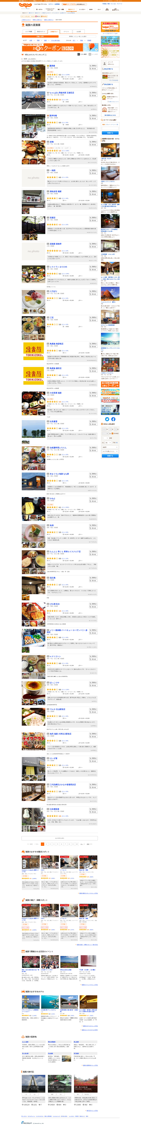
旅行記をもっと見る (92, 1110)
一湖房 (52, 170)
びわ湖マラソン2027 (47, 970)
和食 (81, 40)
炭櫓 (52, 142)
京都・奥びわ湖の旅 (81, 1087)
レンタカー (82, 9)
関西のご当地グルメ (37, 19)
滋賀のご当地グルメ (48, 19)
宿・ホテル (24, 1116)
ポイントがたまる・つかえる (28, 16)
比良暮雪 (53, 421)
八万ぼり (53, 291)
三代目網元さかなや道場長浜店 (63, 785)
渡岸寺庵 (53, 116)
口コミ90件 (65, 507)
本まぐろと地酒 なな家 (59, 474)
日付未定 (116, 433)
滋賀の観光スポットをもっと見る (88, 893)
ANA (66, 1116)
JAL (64, 1116)
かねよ (52, 498)
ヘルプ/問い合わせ (117, 0)
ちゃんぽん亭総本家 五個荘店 (61, 93)
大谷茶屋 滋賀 (56, 393)
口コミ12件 (65, 689)
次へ (82, 844)
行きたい (93, 65)
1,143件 (34, 1015)
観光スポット (41, 31)
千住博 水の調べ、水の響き (87, 970)
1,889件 (34, 878)
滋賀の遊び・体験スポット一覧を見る (87, 944)
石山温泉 (50, 1053)
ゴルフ (99, 9)
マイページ (119, 3)
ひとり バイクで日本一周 (30, 1087)
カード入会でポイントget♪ (110, 33)
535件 (53, 878)
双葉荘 (52, 218)
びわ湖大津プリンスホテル (48, 1010)
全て (74, 40)
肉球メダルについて (113, 101)
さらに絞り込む (55, 40)
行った (93, 68)
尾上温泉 (76, 1042)
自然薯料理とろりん (58, 448)
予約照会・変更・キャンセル (109, 3)
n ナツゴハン (55, 656)
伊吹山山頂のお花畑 (65, 970)
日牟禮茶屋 (54, 809)
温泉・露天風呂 (48, 1116)
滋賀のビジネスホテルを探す (90, 1030)
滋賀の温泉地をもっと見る (90, 1065)
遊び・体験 (61, 9)
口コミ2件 (65, 177)
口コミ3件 (65, 122)
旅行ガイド (31, 12)
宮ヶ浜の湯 (25, 1053)
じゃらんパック (50, 9)
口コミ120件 (65, 74)
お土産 (79, 31)
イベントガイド (55, 12)
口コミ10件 (65, 150)
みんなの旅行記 (71, 12)
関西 (38, 40)
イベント (66, 31)
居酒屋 (89, 40)
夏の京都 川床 (53, 1087)
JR (61, 1116)
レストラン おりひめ (58, 267)
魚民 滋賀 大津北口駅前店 (60, 734)
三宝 (52, 318)
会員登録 (57, 4)
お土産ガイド (63, 12)
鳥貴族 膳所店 (56, 368)
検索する (110, 133)
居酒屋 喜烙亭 (56, 244)
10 (77, 844)
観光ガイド (37, 12)
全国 (31, 40)
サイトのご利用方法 (107, 0)
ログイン (51, 4)
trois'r (42, 870)
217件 (72, 878)
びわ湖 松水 (55, 604)
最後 (88, 844)
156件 (91, 1015)
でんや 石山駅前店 (57, 709)
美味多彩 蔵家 (56, 191)
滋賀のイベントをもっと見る (90, 984)
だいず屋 (53, 758)
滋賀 (45, 40)
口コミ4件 (65, 198)
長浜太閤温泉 (51, 1042)
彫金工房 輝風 (83, 870)
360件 (91, 877)
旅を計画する (108, 69)
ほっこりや (54, 683)
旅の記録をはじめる (110, 115)
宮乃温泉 (76, 1053)
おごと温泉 (25, 1042)
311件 (53, 1014)
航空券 (90, 9)
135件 (72, 1015)
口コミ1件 (65, 99)
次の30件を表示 (59, 838)
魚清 (52, 525)
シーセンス (63, 870)
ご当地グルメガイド (46, 12)
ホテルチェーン (31, 1116)
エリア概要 (28, 31)
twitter (107, 419)
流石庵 (52, 578)
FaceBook (113, 419)
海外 (107, 9)
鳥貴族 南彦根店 (56, 344)
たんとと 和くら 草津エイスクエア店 (65, 552)
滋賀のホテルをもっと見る (90, 1026)
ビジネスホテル (39, 1116)
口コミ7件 (65, 401)
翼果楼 (52, 66)
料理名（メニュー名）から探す (77, 36)
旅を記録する (108, 84)
